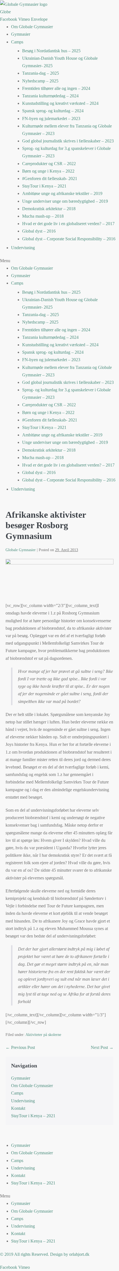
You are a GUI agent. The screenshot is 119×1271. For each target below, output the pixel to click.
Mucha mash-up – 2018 (43, 216)
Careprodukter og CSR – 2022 (49, 163)
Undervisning (23, 247)
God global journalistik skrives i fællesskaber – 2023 (68, 141)
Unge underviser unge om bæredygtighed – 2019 (65, 201)
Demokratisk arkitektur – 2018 (49, 208)
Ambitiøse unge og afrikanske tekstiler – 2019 (62, 193)
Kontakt (18, 1108)
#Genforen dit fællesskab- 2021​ (49, 178)
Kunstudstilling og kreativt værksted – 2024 (60, 103)
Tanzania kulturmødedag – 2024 (50, 95)
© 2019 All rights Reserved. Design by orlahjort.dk (44, 1254)
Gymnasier (20, 34)
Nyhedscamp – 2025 (40, 81)
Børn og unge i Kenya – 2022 (48, 171)
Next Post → (102, 1047)
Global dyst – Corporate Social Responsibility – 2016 (68, 238)
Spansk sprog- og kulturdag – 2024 (53, 110)
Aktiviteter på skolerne (43, 1035)
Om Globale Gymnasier (32, 26)
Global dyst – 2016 (39, 231)
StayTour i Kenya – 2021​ (44, 186)
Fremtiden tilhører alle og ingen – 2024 (56, 88)
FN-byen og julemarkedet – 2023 (51, 118)
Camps (17, 42)
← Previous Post (20, 1047)
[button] (59, 260)
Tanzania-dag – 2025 (40, 73)
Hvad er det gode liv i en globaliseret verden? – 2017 (68, 223)
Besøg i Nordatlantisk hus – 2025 (51, 50)
